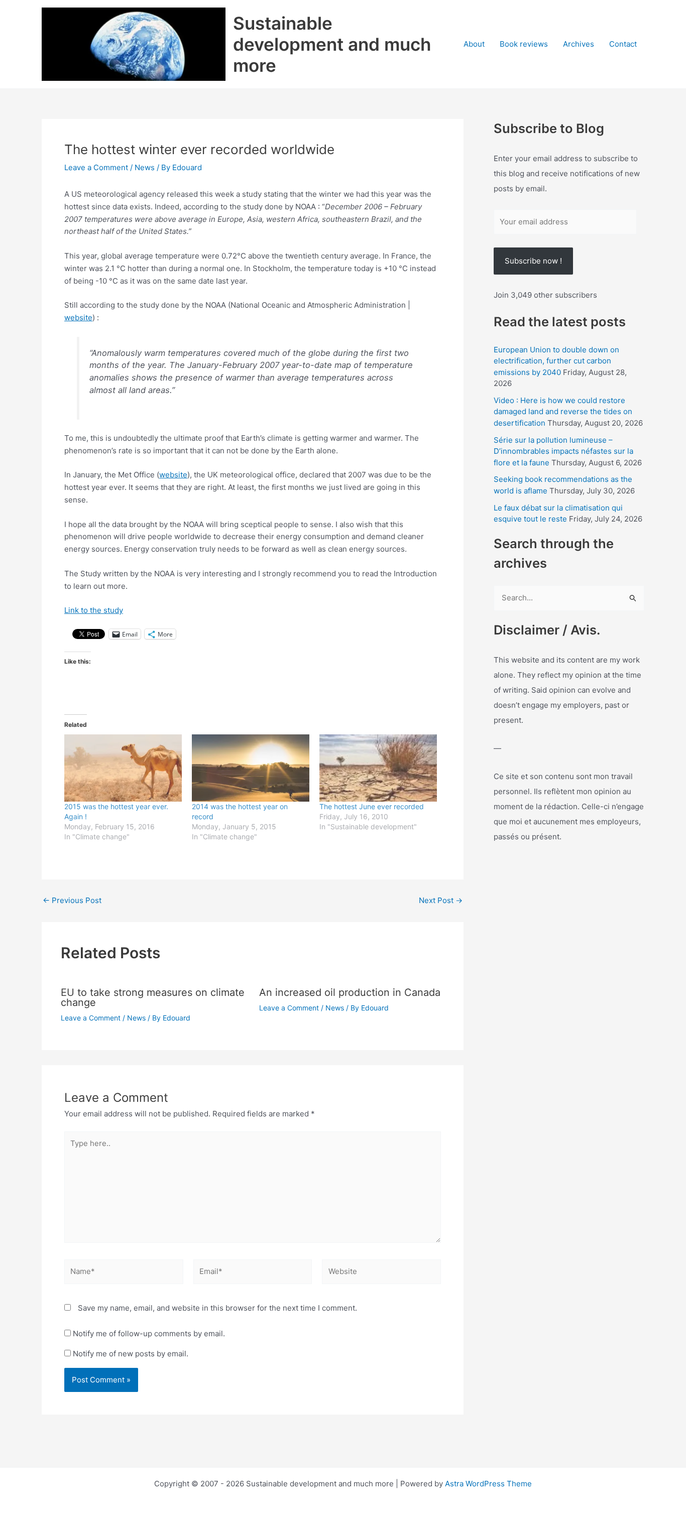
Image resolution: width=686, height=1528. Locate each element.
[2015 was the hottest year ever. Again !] (123, 768)
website (78, 317)
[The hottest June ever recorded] (378, 768)
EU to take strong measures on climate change (153, 997)
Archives (578, 44)
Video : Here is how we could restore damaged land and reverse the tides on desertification (563, 412)
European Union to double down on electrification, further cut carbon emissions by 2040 (556, 361)
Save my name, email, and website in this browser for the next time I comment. (217, 1308)
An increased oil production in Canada (349, 992)
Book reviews (524, 44)
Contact (623, 44)
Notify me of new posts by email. (130, 1353)
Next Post (441, 900)
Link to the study (93, 610)
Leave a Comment (96, 167)
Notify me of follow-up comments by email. (149, 1333)
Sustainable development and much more (332, 44)
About (474, 44)
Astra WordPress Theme (488, 1483)
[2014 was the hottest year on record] (250, 768)
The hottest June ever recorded (371, 806)
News (145, 167)
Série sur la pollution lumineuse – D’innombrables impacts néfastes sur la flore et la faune (563, 451)
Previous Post (72, 900)
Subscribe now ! (533, 261)
